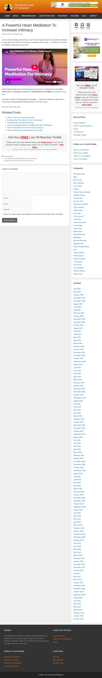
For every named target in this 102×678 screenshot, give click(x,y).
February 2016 (78, 613)
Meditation (77, 238)
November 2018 (79, 537)
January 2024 (78, 349)
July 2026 (77, 289)
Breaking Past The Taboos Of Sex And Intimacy (19, 160)
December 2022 (79, 389)
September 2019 (79, 507)
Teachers (75, 16)
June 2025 (77, 307)
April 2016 (77, 607)
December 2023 (79, 352)
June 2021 (77, 443)
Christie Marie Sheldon (81, 192)
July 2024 (77, 331)
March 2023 (77, 380)
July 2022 (77, 404)
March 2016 (77, 610)
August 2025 (78, 304)
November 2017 (79, 567)
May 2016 (77, 604)
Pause (75, 129)
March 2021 (77, 452)
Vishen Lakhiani (79, 271)
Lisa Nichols (78, 225)
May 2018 (77, 549)
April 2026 (77, 292)
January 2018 (78, 561)
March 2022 (77, 416)
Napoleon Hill (78, 244)
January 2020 (78, 495)
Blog (84, 16)
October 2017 (78, 570)
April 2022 (77, 413)
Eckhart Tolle (78, 201)
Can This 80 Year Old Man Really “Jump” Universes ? (21, 158)
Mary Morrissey (79, 234)
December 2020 (79, 461)
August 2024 (78, 328)
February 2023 (78, 383)
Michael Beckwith (79, 240)
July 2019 (77, 513)
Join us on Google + (80, 159)
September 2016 (79, 595)
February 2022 (78, 419)
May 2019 (77, 519)
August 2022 (78, 401)
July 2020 (77, 477)
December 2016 (79, 586)
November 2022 (79, 392)
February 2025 (78, 313)
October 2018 (78, 540)
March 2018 (77, 555)
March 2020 (77, 489)
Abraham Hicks (79, 174)
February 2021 (78, 455)
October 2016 (78, 592)
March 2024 (77, 343)
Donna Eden (77, 198)
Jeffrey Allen (78, 210)
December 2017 (79, 564)
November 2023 (79, 355)
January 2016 (78, 616)
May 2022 (77, 410)
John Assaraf (78, 216)
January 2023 (78, 386)
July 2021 (77, 440)
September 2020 (79, 470)
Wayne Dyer (78, 274)
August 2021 (78, 437)
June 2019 (77, 516)
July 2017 (77, 573)
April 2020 (77, 486)
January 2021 (78, 458)
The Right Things (79, 135)
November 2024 (79, 322)
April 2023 (77, 377)
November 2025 (79, 301)
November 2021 (79, 428)
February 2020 (78, 492)
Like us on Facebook (81, 150)
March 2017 (77, 579)
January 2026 (78, 295)
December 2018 (79, 534)
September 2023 (79, 361)
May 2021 (77, 446)
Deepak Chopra (79, 195)
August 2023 (78, 365)
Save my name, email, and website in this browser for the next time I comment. (33, 214)
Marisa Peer (77, 231)
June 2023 (77, 371)
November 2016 (79, 589)
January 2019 (78, 531)
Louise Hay (77, 228)
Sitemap (56, 657)
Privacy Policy (58, 663)
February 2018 (78, 558)
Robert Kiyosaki (79, 259)
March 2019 (77, 525)
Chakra (76, 189)
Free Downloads (28, 16)
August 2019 (78, 510)
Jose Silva (77, 219)
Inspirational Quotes (80, 204)
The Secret (62, 16)
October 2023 (78, 358)
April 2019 (77, 522)
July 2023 (77, 367)
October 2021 (78, 431)
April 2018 (77, 552)
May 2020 (77, 483)
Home (7, 16)
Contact (93, 16)
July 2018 (77, 543)
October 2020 (78, 467)
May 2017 (77, 577)
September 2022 (79, 398)
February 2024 (78, 346)
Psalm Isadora (8, 156)
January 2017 (78, 583)
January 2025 (78, 316)
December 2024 (79, 319)
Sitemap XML (58, 660)
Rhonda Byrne (78, 256)
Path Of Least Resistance (83, 126)
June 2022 (77, 407)
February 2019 (78, 528)
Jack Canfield (78, 207)
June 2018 (77, 546)
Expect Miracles (79, 123)
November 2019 (79, 501)
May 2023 (77, 374)
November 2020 (79, 464)
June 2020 (77, 480)
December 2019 (79, 498)
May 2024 (77, 337)
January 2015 (78, 619)
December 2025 (79, 298)
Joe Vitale (77, 213)
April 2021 (77, 449)
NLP (75, 250)
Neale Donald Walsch (81, 247)
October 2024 (78, 325)
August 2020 (78, 474)
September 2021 (79, 434)
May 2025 (77, 310)
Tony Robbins (78, 268)
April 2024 (77, 340)
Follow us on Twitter (80, 153)
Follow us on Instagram (82, 156)
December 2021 (79, 425)
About (15, 16)
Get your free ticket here (11, 107)
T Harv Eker (77, 262)
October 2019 (78, 504)
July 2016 (77, 601)
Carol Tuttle (77, 186)
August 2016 (78, 598)
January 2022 (78, 422)
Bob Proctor (77, 180)
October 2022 (78, 395)
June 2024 (77, 334)
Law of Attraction (47, 16)
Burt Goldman (78, 183)
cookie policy (23, 643)
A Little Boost (78, 132)
